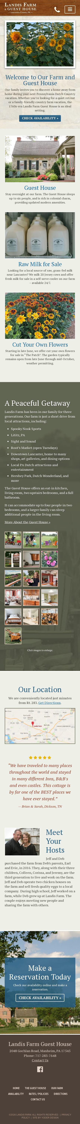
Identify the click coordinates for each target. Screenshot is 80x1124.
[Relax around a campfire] (49, 540)
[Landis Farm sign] (13, 559)
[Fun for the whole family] (13, 540)
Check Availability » (40, 118)
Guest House (40, 187)
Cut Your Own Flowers (40, 344)
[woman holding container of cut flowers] (31, 578)
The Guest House (35, 1088)
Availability (16, 1094)
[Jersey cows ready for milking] (49, 616)
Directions (61, 1094)
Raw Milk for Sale (40, 264)
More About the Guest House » (27, 522)
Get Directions (49, 702)
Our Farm (57, 1088)
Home (16, 1088)
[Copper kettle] (31, 559)
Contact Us (40, 1060)
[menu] (70, 10)
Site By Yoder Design (46, 1117)
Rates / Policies (39, 1094)
